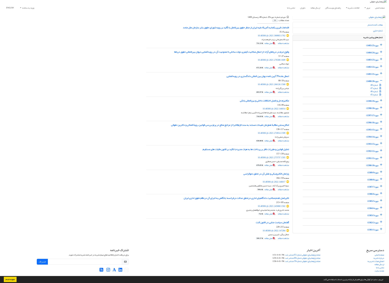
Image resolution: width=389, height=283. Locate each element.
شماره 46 (374, 91)
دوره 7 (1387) (373, 187)
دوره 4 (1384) (373, 208)
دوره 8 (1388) (373, 180)
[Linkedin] (120, 271)
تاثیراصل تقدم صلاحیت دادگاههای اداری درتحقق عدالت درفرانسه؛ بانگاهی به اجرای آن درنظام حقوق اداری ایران (236, 198)
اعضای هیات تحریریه (376, 261)
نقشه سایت (379, 271)
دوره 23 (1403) (372, 60)
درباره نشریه (379, 258)
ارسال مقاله (315, 8)
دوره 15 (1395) (372, 130)
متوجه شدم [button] (10, 279)
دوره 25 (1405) (372, 45)
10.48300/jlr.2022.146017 (274, 182)
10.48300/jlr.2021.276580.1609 (271, 60)
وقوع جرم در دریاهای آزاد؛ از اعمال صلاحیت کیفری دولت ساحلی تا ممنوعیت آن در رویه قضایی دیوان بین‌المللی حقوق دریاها (231, 52)
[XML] (245, 17)
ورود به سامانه (28, 8)
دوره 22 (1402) (372, 67)
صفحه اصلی (380, 8)
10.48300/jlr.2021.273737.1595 (271, 157)
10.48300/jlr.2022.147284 (274, 231)
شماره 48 (374, 85)
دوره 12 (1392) (372, 151)
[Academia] (114, 271)
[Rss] (101, 271)
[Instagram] (108, 271)
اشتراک (42, 261)
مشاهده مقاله (283, 43)
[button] (322, 279)
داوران (302, 8)
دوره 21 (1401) (372, 74)
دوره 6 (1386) (373, 194)
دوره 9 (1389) (373, 173)
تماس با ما (291, 8)
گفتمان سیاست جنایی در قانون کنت (272, 222)
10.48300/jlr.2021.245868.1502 (271, 206)
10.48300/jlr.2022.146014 (274, 109)
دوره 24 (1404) (372, 53)
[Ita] (126, 271)
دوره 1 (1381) (373, 230)
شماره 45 (374, 95)
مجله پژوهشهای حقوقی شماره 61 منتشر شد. (302, 255)
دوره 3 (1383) (373, 215)
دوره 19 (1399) (372, 101)
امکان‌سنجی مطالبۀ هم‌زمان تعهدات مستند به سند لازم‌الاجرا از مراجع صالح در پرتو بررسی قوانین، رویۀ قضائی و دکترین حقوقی (230, 125)
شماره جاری (378, 31)
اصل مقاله (264, 43)
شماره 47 (374, 88)
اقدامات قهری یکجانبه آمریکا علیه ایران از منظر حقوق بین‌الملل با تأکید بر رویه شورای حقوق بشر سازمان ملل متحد (236, 27)
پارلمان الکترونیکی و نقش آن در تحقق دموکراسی (266, 173)
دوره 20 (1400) (372, 81)
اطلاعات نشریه (353, 8)
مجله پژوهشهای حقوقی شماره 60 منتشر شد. (302, 258)
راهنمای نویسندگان (333, 8)
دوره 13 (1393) (372, 144)
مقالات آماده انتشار (375, 25)
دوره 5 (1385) (373, 201)
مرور (368, 8)
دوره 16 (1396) (372, 123)
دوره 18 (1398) (372, 108)
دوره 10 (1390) (372, 165)
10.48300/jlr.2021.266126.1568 (271, 84)
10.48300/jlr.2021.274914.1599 (271, 133)
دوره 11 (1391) (372, 158)
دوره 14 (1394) (372, 137)
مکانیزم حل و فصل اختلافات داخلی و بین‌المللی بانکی (264, 100)
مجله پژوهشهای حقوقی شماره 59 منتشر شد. (302, 261)
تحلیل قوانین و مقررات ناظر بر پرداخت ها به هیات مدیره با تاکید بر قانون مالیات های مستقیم (246, 149)
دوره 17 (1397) (372, 115)
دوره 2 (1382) (373, 223)
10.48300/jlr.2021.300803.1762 (271, 36)
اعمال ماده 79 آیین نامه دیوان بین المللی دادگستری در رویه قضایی (258, 76)
